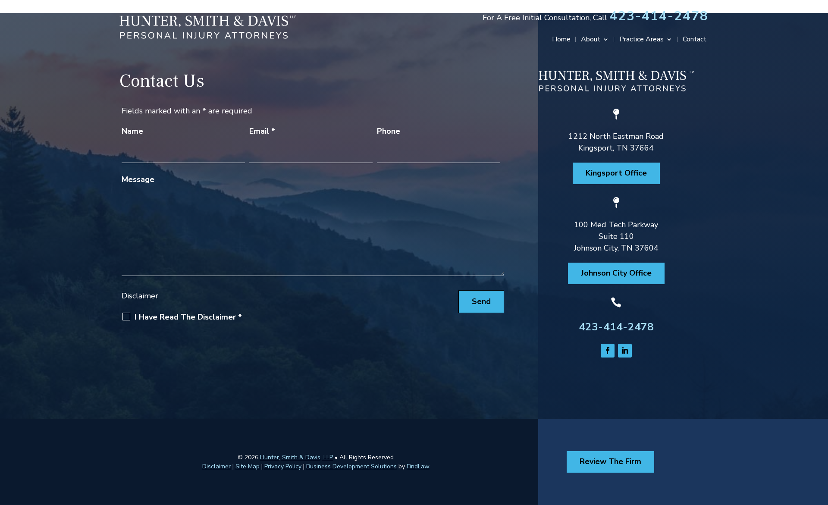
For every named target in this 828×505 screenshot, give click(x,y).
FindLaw (418, 466)
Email (262, 131)
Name (132, 131)
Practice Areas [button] (641, 40)
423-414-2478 (659, 16)
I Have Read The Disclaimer (188, 317)
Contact (694, 40)
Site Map (247, 466)
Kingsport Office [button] (616, 173)
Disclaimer (140, 296)
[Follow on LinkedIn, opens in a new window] (625, 351)
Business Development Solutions (351, 466)
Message (138, 179)
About (590, 40)
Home (561, 40)
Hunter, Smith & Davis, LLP (296, 457)
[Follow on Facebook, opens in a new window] (608, 351)
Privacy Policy (282, 466)
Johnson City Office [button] (616, 273)
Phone (388, 131)
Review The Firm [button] (610, 461)
